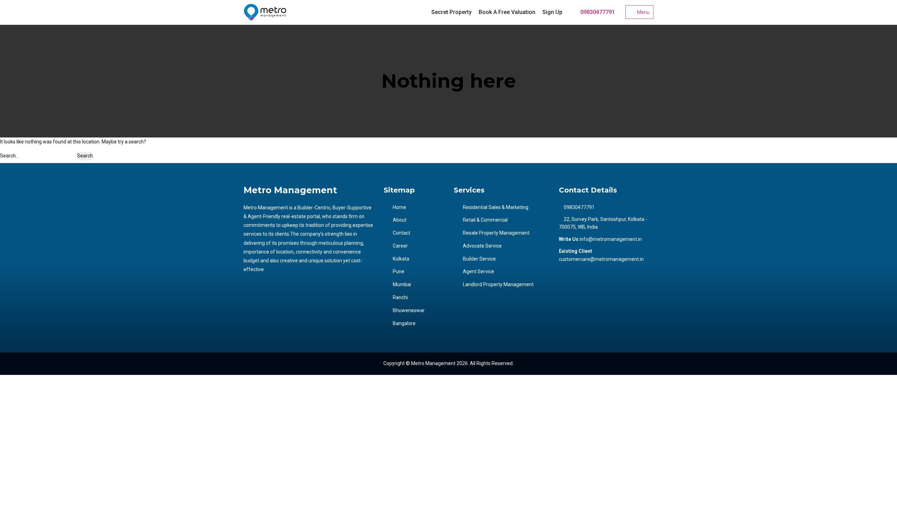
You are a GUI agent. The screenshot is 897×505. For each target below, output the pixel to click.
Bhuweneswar (409, 310)
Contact (401, 233)
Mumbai (402, 284)
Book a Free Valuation (507, 12)
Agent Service (478, 271)
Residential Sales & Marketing (495, 207)
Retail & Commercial (485, 220)
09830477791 (597, 12)
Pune (398, 271)
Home (399, 207)
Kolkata (401, 259)
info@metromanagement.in (611, 239)
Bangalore (404, 323)
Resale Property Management (496, 233)
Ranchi (400, 297)
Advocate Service (482, 246)
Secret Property (451, 12)
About (399, 220)
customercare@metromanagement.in (601, 259)
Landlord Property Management (498, 284)
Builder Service (479, 259)
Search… (9, 156)
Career (400, 246)
